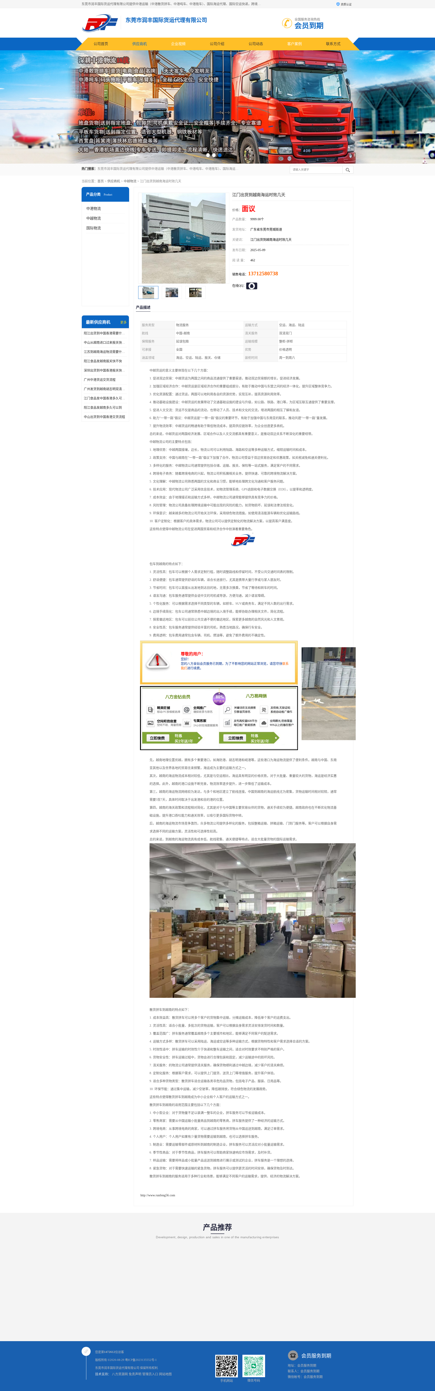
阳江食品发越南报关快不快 (103, 361)
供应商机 (139, 44)
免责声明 (135, 1374)
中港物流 (93, 209)
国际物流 (93, 228)
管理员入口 (150, 1374)
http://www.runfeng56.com (157, 1195)
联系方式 (333, 44)
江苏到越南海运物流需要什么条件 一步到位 (105, 352)
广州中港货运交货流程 (100, 379)
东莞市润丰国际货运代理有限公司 (117, 1367)
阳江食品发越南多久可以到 (103, 407)
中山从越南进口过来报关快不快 (105, 342)
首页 (100, 181)
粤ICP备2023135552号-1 (141, 1360)
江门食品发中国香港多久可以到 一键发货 (105, 398)
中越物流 (130, 181)
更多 (123, 322)
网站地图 (165, 1374)
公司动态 (256, 44)
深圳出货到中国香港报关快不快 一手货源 (105, 370)
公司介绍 (217, 44)
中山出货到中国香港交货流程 (104, 417)
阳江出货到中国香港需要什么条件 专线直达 (105, 333)
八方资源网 (120, 1374)
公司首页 (101, 44)
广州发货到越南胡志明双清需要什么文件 (105, 389)
